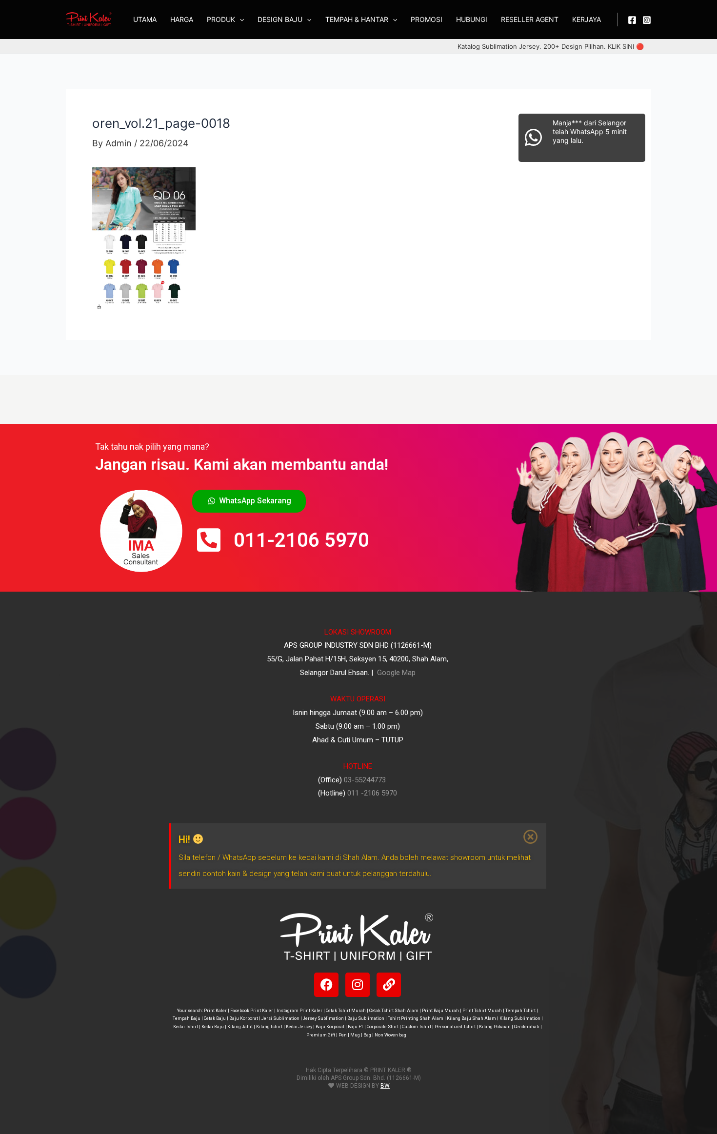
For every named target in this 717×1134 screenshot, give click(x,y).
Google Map (395, 672)
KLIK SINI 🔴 (626, 46)
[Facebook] (632, 20)
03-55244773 (365, 780)
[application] (239, 19)
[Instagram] (646, 20)
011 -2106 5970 (372, 793)
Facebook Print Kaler (251, 1010)
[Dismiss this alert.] (531, 837)
